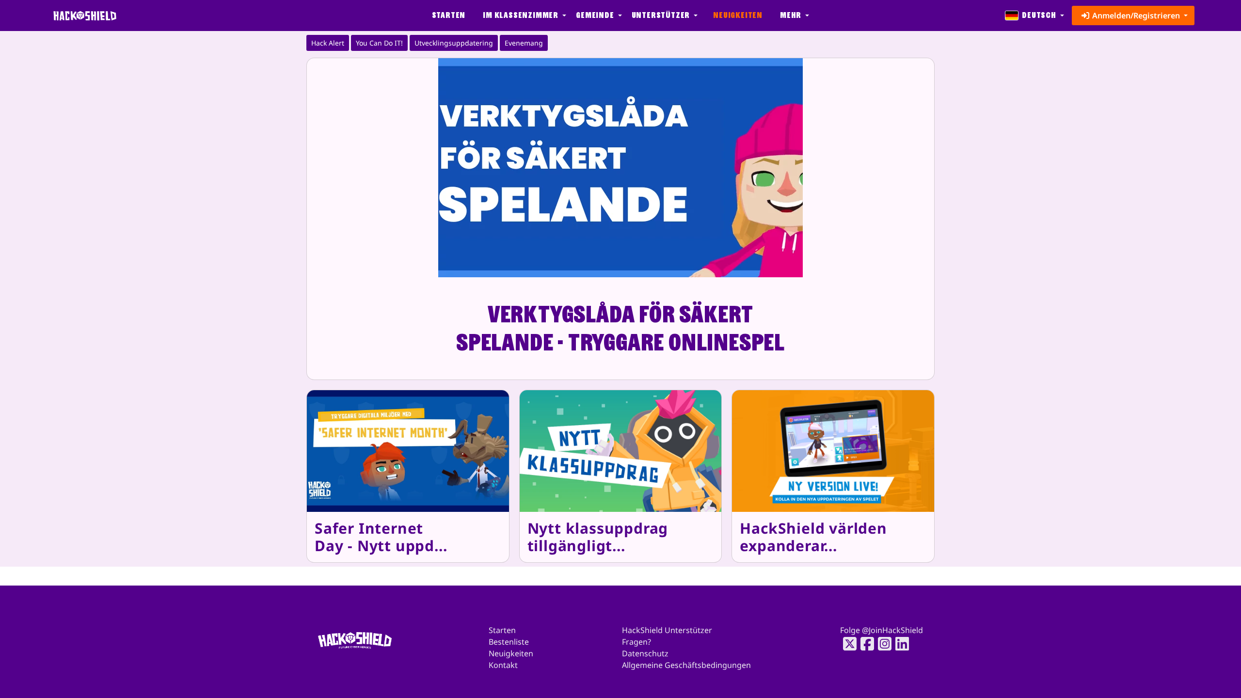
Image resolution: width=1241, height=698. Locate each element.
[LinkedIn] (899, 643)
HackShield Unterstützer (667, 630)
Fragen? (636, 641)
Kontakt (503, 665)
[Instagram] (882, 643)
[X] (847, 643)
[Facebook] (864, 643)
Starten (449, 15)
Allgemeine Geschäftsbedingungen (686, 665)
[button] (523, 15)
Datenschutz (645, 653)
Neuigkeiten (738, 15)
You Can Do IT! (379, 43)
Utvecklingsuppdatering (453, 43)
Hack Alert (327, 43)
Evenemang (524, 43)
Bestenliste (509, 641)
